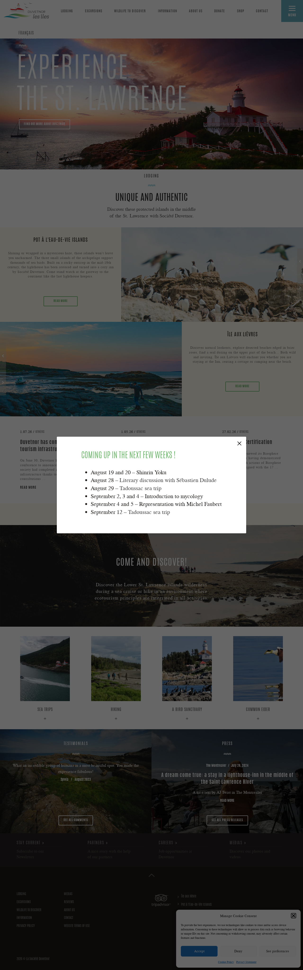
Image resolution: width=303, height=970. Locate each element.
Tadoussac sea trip (140, 488)
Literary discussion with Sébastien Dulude (168, 480)
